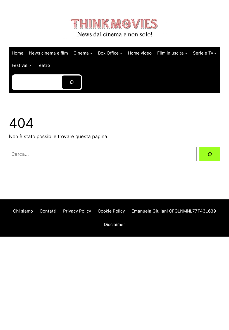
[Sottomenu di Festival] (29, 65)
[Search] (71, 82)
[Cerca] (209, 154)
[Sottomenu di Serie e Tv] (215, 53)
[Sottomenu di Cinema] (91, 53)
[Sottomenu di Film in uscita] (186, 53)
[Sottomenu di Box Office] (121, 53)
